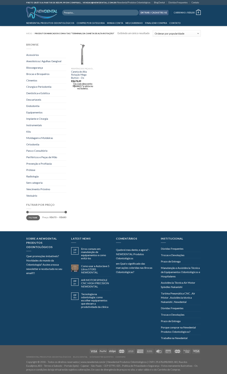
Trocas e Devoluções (172, 255)
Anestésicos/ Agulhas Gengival (43, 61)
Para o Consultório (37, 150)
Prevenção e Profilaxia (39, 163)
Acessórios (32, 54)
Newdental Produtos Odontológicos (133, 2)
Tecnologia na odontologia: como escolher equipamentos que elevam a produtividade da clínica (94, 300)
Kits (28, 131)
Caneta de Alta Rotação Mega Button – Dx (79, 74)
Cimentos (31, 80)
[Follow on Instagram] (41, 273)
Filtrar (33, 217)
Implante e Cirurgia (37, 118)
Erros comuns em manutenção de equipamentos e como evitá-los (93, 253)
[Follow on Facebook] (37, 273)
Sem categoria (34, 182)
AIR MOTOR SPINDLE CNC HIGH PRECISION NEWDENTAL (95, 283)
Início (29, 33)
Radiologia (32, 176)
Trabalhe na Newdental (174, 338)
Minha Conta (115, 23)
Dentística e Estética (38, 93)
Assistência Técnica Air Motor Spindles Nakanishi (178, 284)
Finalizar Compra (156, 23)
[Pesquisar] (135, 12)
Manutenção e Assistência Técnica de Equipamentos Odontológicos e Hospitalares (180, 272)
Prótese (30, 169)
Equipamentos (34, 112)
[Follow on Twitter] (45, 273)
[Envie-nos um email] (49, 273)
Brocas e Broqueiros (38, 73)
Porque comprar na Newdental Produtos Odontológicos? (178, 329)
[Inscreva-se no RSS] (57, 273)
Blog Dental (159, 2)
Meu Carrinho (134, 23)
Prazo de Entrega (170, 261)
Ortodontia (32, 144)
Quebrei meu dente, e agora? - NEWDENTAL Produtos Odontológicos (133, 254)
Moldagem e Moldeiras (39, 137)
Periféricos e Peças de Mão (41, 157)
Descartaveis (33, 99)
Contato (195, 2)
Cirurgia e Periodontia (38, 86)
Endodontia (32, 105)
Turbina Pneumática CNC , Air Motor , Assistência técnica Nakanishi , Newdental (178, 297)
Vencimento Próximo (38, 189)
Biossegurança (34, 67)
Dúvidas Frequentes (178, 2)
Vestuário (31, 195)
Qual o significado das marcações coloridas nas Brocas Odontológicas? (134, 268)
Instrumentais (34, 125)
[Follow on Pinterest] (53, 273)
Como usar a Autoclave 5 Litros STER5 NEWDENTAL (95, 269)
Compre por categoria (91, 23)
